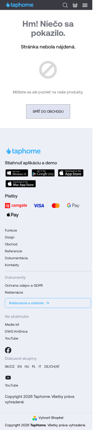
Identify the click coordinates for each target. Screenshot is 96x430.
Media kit (12, 324)
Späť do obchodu (48, 111)
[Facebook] (8, 350)
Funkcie (11, 230)
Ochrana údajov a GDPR (24, 285)
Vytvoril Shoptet (51, 418)
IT (40, 366)
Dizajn (10, 237)
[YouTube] (8, 377)
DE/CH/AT (52, 366)
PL (34, 366)
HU (27, 366)
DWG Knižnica (16, 331)
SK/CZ (10, 366)
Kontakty (12, 265)
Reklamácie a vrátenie (26, 303)
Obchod (11, 244)
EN (19, 366)
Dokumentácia (16, 258)
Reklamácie (14, 292)
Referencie (13, 251)
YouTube (11, 338)
